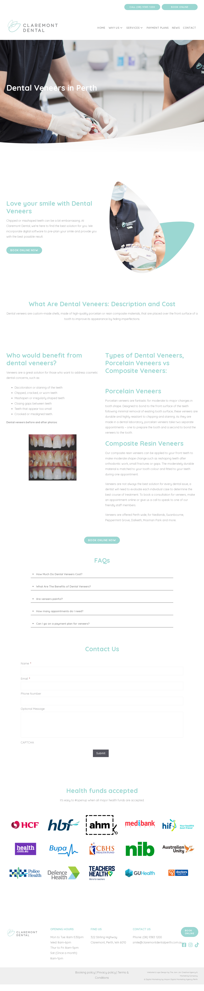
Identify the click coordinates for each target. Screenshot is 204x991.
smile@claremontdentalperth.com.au (157, 942)
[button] (142, 7)
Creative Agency (189, 972)
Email (25, 678)
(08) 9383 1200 (152, 937)
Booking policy (85, 972)
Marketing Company (189, 976)
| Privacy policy (106, 972)
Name (26, 663)
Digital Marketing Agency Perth (184, 979)
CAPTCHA (27, 742)
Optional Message (33, 709)
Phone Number (31, 693)
